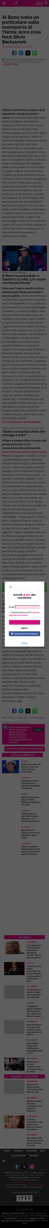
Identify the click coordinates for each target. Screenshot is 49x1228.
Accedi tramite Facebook (26, 634)
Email (11, 607)
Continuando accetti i (24, 613)
